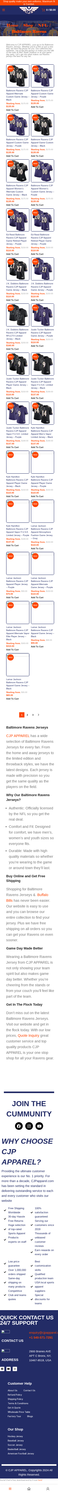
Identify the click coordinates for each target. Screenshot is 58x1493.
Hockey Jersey (15, 1436)
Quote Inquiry (28, 1036)
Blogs (30, 1416)
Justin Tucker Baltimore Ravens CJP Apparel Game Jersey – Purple (42, 332)
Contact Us (29, 1390)
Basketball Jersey (17, 1449)
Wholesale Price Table (19, 1412)
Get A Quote (14, 1407)
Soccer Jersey (15, 1445)
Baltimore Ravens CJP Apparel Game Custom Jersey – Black (42, 142)
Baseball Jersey (16, 1440)
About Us (12, 1390)
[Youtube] (39, 1126)
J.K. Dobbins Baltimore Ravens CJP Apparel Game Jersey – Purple (42, 286)
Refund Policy (15, 1394)
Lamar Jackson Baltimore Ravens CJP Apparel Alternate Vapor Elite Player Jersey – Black (17, 633)
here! (40, 1480)
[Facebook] (19, 1126)
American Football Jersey (21, 1453)
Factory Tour (14, 1416)
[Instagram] (29, 1126)
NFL (43, 25)
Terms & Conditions (18, 1403)
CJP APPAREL (18, 736)
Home (12, 25)
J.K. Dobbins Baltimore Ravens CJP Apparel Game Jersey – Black (17, 286)
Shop (28, 25)
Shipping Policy (15, 1399)
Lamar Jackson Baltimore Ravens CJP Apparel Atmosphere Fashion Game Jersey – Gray (42, 532)
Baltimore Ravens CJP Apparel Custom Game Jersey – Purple (42, 93)
